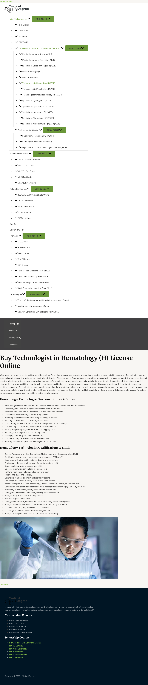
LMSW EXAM (23, 30)
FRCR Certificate (24, 212)
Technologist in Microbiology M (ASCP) (39, 89)
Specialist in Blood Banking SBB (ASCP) (39, 65)
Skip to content (6, 1)
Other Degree (16, 294)
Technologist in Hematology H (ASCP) (38, 83)
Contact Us (13, 344)
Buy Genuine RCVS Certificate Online (33, 195)
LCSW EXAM (23, 42)
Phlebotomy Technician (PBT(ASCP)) (38, 136)
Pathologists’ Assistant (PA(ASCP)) (37, 141)
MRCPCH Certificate (26, 171)
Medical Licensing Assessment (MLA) (33, 306)
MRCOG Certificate (26, 165)
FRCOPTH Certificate (18, 654)
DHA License (23, 241)
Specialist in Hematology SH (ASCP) (37, 112)
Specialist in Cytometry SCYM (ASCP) (38, 106)
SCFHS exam (23, 265)
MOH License (23, 253)
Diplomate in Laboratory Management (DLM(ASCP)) (44, 147)
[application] (28, 19)
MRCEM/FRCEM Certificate (29, 159)
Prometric (14, 236)
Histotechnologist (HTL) (32, 71)
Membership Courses (19, 153)
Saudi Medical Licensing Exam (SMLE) (34, 270)
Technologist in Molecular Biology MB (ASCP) (42, 94)
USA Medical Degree (18, 19)
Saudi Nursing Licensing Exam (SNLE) (34, 282)
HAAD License (24, 247)
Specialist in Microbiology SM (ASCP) (38, 118)
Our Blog (14, 224)
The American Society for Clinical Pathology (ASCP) (39, 48)
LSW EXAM (22, 36)
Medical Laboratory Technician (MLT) (38, 60)
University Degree (18, 230)
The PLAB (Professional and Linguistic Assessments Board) (43, 300)
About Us (13, 330)
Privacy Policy (15, 337)
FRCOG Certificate (25, 200)
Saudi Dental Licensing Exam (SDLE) (33, 276)
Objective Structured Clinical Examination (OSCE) (38, 312)
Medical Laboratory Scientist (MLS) (37, 54)
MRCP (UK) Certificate (27, 183)
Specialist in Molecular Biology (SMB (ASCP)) (41, 123)
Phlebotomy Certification (28, 130)
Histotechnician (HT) (31, 77)
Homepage (14, 323)
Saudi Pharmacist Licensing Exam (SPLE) (35, 288)
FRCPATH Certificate (26, 206)
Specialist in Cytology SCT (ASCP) (36, 100)
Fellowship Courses (18, 189)
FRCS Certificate (24, 218)
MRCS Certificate (25, 177)
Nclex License (23, 25)
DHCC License (24, 259)
